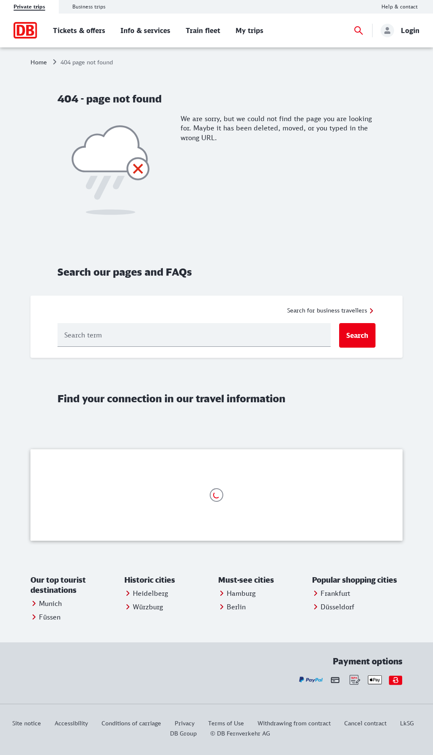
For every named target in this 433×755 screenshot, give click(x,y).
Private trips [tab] (29, 6)
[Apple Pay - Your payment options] (375, 680)
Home (38, 62)
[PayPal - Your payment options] (311, 680)
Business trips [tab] (88, 6)
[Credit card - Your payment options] (335, 679)
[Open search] (358, 30)
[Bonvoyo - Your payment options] (396, 680)
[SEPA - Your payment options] (354, 680)
